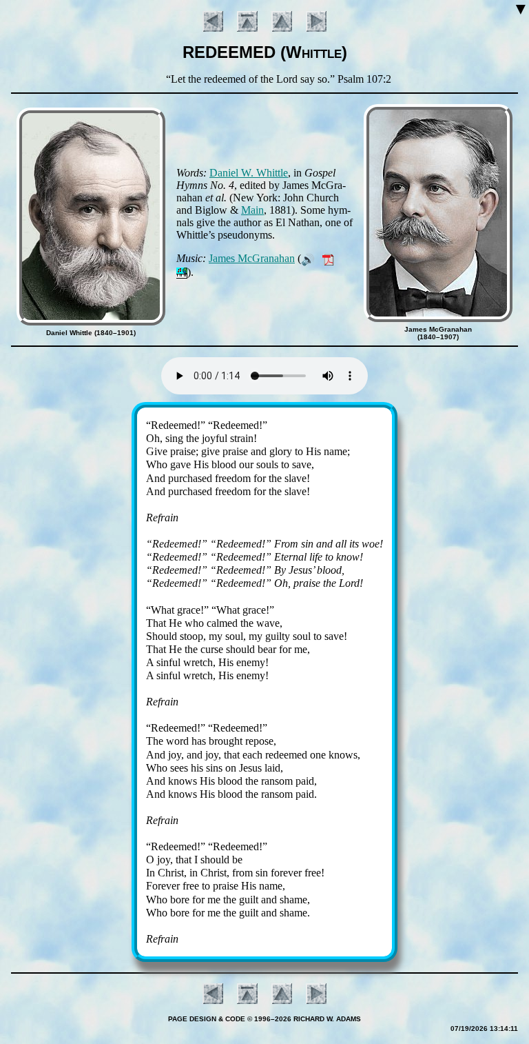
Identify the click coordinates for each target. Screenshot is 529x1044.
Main (252, 210)
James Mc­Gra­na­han (252, 258)
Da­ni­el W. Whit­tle (248, 173)
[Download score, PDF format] (328, 258)
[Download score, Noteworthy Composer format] (181, 272)
